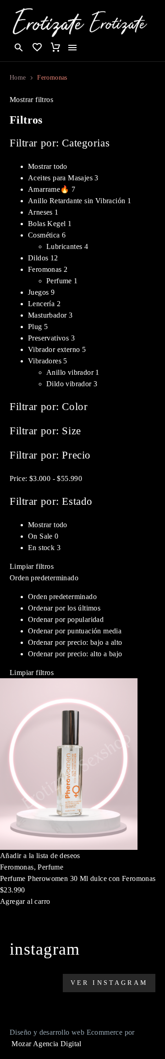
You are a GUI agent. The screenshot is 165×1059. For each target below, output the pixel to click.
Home (18, 77)
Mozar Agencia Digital (46, 1044)
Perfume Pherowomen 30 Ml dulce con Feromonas (78, 878)
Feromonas (17, 867)
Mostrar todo (47, 525)
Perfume (50, 867)
